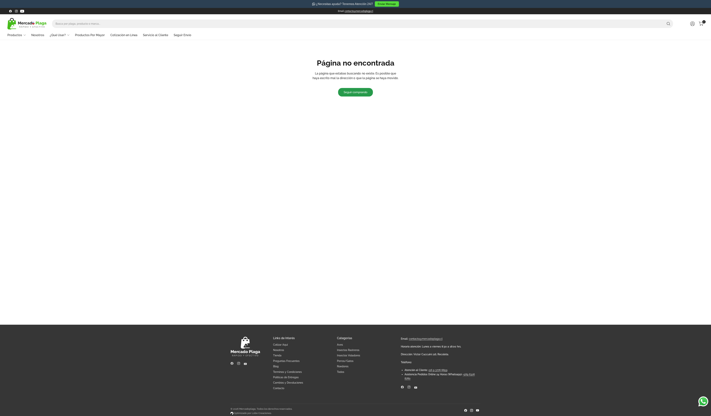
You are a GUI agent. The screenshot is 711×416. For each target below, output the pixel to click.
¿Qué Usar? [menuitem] (58, 35)
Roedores (342, 366)
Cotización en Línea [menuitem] (123, 35)
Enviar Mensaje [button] (387, 3)
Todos (340, 371)
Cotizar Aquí (280, 344)
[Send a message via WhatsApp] (703, 401)
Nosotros (278, 350)
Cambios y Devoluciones (288, 382)
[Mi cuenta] (692, 23)
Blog (276, 366)
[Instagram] (16, 11)
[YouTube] (22, 11)
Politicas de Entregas (286, 377)
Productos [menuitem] (14, 35)
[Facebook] (10, 11)
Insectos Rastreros (348, 350)
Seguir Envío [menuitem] (182, 35)
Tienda (277, 355)
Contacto (278, 388)
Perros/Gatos (345, 361)
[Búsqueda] (668, 23)
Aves (340, 344)
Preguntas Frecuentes (286, 361)
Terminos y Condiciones (287, 371)
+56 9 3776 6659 (437, 370)
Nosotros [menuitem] (37, 35)
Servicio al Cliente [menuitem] (155, 35)
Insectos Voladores (348, 355)
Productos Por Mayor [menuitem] (90, 35)
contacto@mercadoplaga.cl (359, 11)
